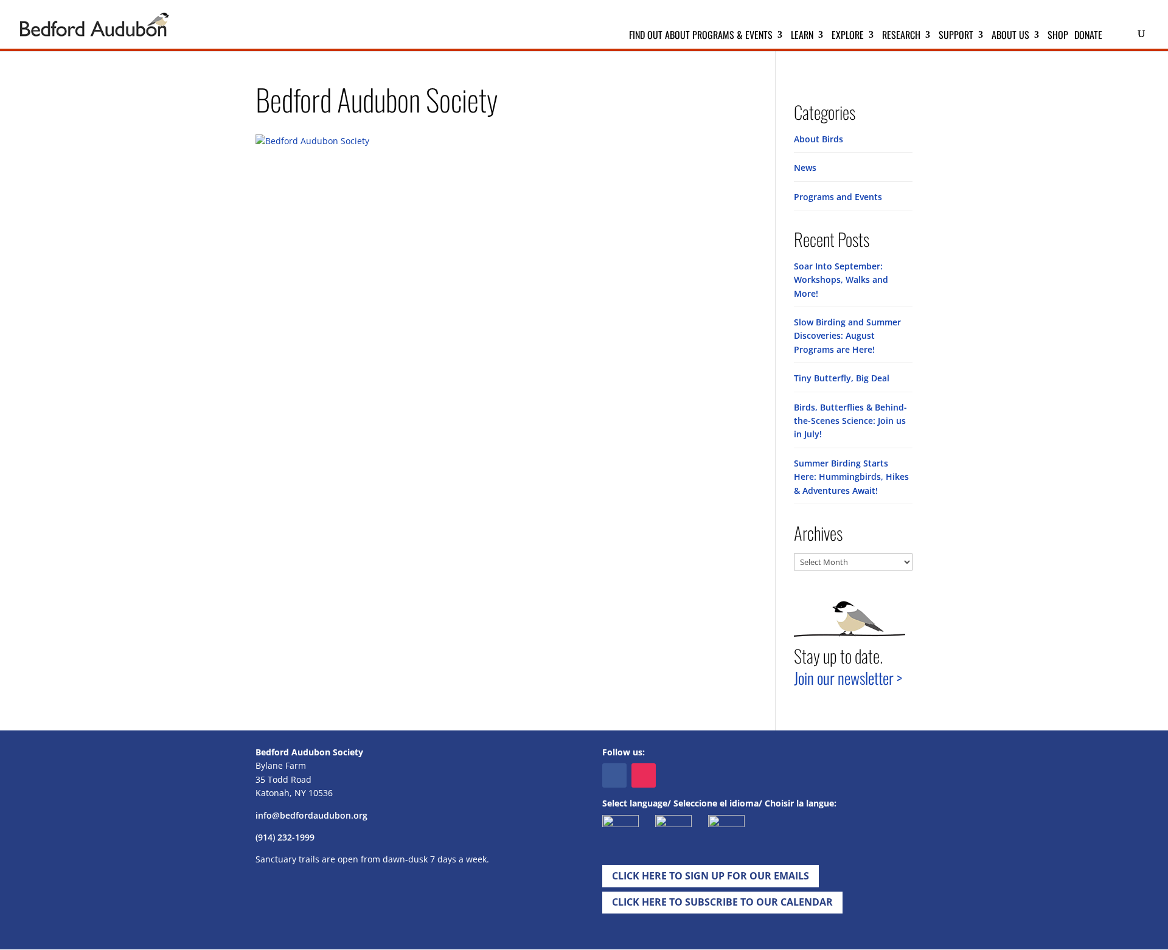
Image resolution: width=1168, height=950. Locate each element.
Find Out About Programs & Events (701, 36)
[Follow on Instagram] (643, 775)
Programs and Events (838, 197)
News (805, 167)
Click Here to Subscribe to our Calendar (722, 902)
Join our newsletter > (848, 678)
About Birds (818, 139)
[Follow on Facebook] (614, 775)
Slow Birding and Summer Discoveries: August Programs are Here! (847, 335)
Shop (1058, 36)
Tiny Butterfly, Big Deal (841, 378)
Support (956, 36)
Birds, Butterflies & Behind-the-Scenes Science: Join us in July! (850, 420)
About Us (1010, 36)
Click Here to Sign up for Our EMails (710, 875)
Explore (848, 36)
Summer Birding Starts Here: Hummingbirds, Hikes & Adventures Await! (851, 476)
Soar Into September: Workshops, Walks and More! (841, 279)
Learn (802, 36)
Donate (1088, 36)
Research (901, 36)
